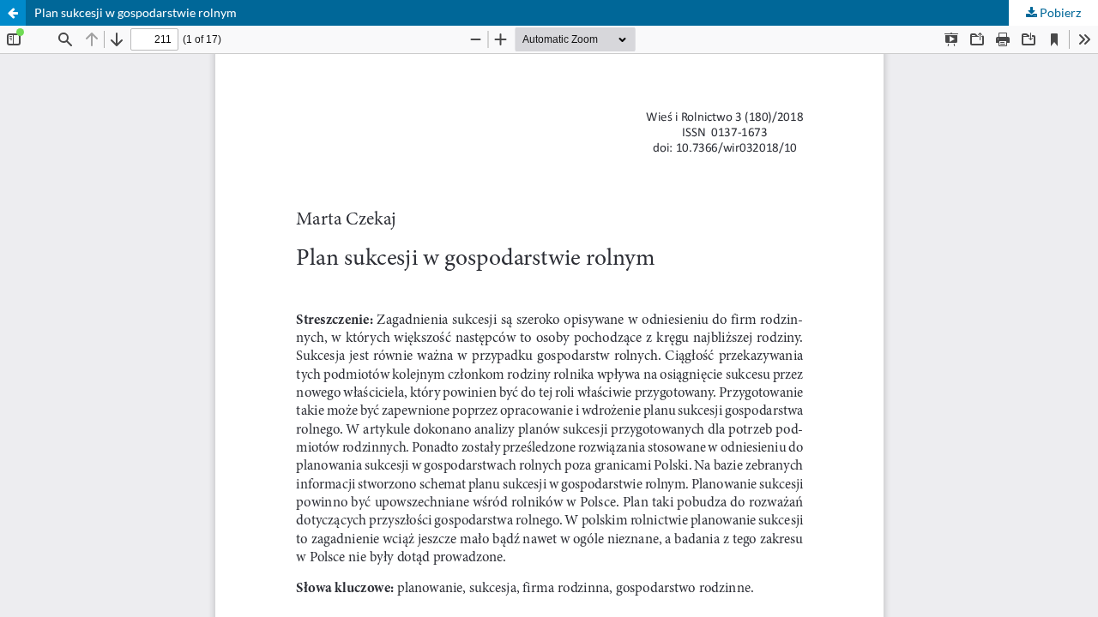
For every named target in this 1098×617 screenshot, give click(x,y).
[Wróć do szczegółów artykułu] (13, 13)
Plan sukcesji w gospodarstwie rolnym (135, 12)
